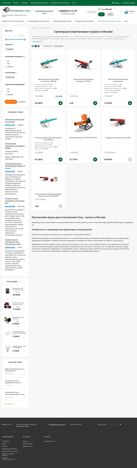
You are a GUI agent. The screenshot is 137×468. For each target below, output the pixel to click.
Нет (8, 64)
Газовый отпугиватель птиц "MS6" (118, 138)
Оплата (15, 3)
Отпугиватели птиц (45, 28)
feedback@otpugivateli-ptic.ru (57, 424)
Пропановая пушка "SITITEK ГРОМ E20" (83, 138)
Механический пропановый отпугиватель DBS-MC (48, 80)
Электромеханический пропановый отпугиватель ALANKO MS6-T (48, 195)
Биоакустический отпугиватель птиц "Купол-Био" (15, 200)
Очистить (21, 102)
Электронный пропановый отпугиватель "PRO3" (83, 80)
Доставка (24, 3)
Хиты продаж (58, 46)
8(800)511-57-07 (68, 11)
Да (8, 61)
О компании (6, 3)
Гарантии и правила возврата (8, 454)
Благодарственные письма (59, 3)
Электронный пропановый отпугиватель (118, 80)
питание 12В (10, 77)
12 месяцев (9, 49)
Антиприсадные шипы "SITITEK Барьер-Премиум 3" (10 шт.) (15, 166)
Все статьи (8, 404)
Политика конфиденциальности (8, 458)
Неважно (10, 67)
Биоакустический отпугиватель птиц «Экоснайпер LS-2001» (13, 242)
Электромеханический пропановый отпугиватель (48, 139)
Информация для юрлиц (39, 3)
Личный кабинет (28, 444)
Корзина (25, 441)
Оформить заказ (27, 446)
